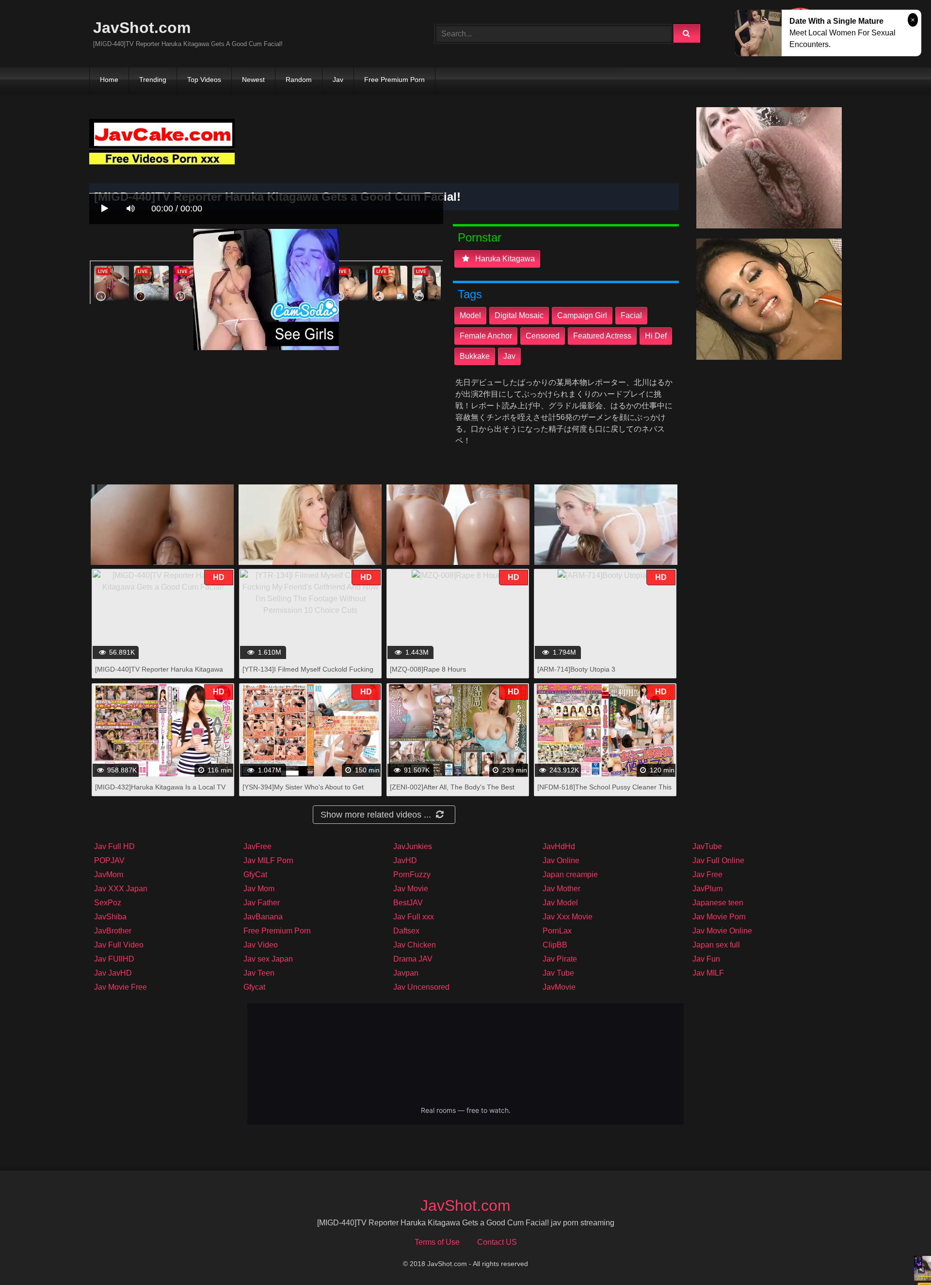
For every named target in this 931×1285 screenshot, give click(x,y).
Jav (338, 79)
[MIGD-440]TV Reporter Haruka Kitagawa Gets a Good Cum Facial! (159, 674)
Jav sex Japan (268, 959)
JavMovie (559, 987)
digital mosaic (519, 315)
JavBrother (112, 931)
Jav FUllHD (114, 959)
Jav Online (561, 860)
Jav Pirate (560, 959)
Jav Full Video (119, 945)
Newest (253, 79)
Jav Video (260, 945)
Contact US (497, 1242)
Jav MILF (708, 973)
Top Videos (204, 79)
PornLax (557, 931)
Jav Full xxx (413, 917)
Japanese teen (717, 903)
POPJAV (109, 860)
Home (109, 79)
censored (543, 336)
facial (631, 315)
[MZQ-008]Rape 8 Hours (428, 669)
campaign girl (582, 315)
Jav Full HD (114, 846)
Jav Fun (706, 959)
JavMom (108, 874)
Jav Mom (258, 888)
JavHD (405, 860)
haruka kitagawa (504, 259)
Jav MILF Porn (268, 860)
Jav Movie (410, 888)
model (470, 315)
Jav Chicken (414, 945)
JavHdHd (559, 846)
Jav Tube (558, 973)
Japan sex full (716, 945)
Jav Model (560, 903)
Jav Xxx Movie (568, 917)
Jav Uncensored (421, 987)
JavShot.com (142, 27)
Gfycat (254, 987)
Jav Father (261, 903)
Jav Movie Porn (719, 917)
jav (509, 356)
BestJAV (408, 903)
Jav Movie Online (722, 931)
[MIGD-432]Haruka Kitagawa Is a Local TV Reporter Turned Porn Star (160, 792)
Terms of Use (437, 1242)
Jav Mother (561, 888)
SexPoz (107, 903)
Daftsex (406, 931)
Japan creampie (570, 874)
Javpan (405, 973)
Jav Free (707, 874)
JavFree (257, 846)
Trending (152, 79)
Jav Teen (258, 973)
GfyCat (255, 874)
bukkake (475, 356)
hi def (656, 336)
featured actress (602, 336)
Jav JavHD (113, 973)
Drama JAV (413, 959)
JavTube (707, 846)
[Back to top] (898, 1256)
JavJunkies (412, 846)
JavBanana (263, 917)
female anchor (486, 336)
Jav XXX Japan (120, 888)
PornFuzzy (412, 874)
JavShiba (110, 917)
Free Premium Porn (394, 79)
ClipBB (555, 945)
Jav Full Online (718, 860)
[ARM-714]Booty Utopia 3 (576, 669)
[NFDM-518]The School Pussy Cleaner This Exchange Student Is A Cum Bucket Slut (604, 792)
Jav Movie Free (120, 987)
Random (299, 79)
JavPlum (707, 888)
